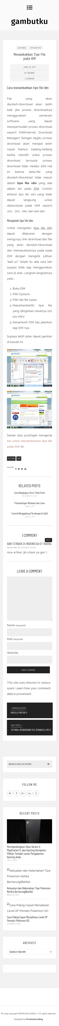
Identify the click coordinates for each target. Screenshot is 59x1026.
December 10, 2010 (29, 496)
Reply (48, 540)
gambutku (29, 21)
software (22, 48)
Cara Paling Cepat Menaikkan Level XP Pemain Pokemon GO (27, 918)
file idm (11, 458)
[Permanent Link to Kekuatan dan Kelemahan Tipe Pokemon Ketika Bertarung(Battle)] (29, 876)
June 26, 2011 (29, 67)
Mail (15, 639)
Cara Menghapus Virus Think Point (29, 492)
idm (18, 458)
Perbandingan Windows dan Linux (29, 503)
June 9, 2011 (29, 506)
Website (12, 652)
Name (16, 625)
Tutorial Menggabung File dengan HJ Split (29, 513)
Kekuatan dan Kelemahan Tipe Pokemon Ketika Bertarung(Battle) (29, 889)
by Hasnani (30, 72)
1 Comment (29, 78)
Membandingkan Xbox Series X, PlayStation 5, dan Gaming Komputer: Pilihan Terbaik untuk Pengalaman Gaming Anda (27, 852)
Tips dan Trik (35, 48)
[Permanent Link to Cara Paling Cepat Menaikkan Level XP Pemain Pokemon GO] (29, 907)
